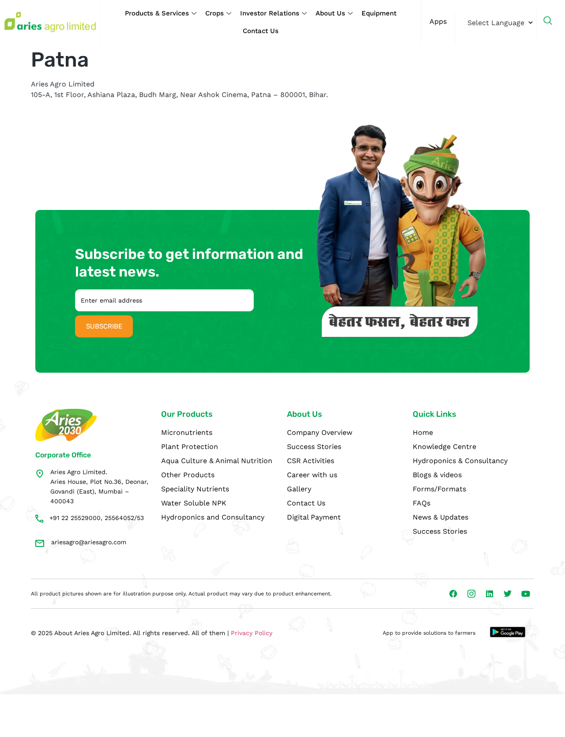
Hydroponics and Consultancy (212, 517)
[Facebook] (453, 594)
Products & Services (157, 13)
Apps (438, 21)
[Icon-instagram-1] (471, 594)
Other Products (188, 475)
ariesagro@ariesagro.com (88, 542)
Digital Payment (314, 517)
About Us (330, 13)
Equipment (379, 13)
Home (423, 432)
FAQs (421, 503)
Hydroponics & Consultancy (460, 460)
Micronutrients (186, 432)
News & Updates (440, 517)
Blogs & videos (437, 475)
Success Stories (314, 446)
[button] (552, 22)
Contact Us (261, 31)
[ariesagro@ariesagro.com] (39, 543)
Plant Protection (189, 446)
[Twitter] (508, 594)
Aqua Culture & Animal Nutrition (216, 460)
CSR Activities (310, 460)
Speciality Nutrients (195, 489)
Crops (214, 13)
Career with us (312, 475)
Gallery (299, 489)
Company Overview (319, 432)
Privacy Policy (251, 632)
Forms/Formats (439, 489)
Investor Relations (269, 13)
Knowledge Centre (444, 446)
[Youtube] (526, 594)
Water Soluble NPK (193, 503)
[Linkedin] (489, 594)
